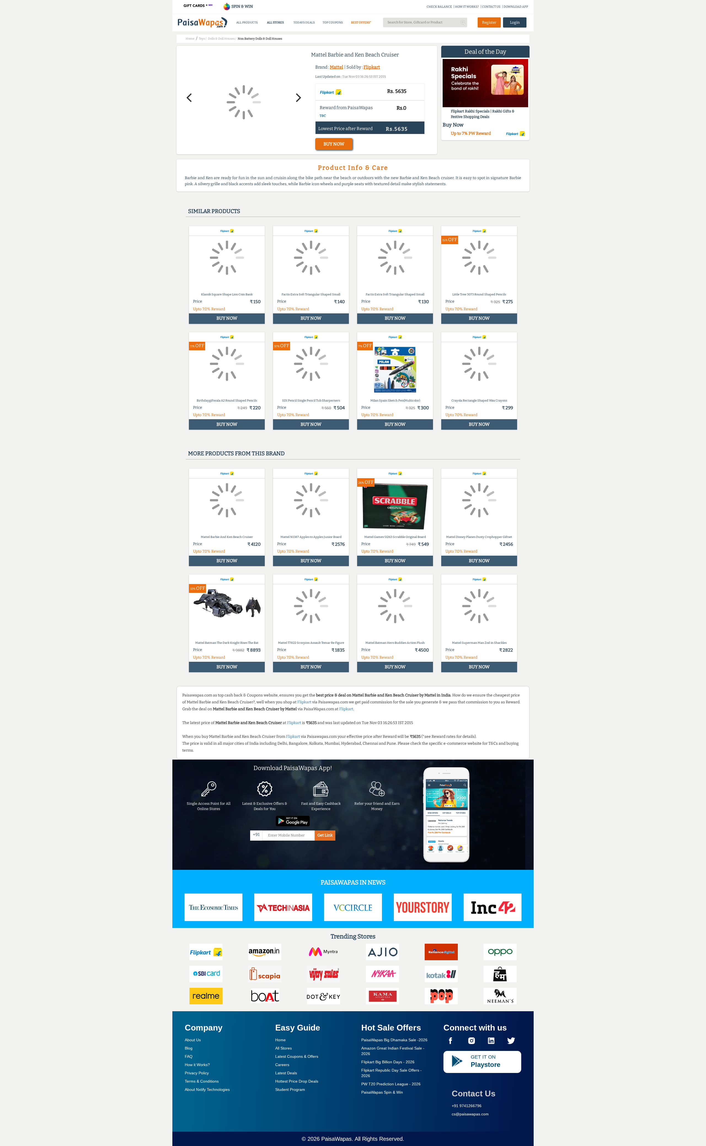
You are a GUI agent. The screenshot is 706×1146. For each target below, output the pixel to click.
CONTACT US (491, 7)
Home (280, 1040)
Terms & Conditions (202, 1081)
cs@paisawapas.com (470, 1114)
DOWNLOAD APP (516, 7)
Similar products (214, 211)
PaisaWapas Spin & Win (382, 1092)
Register (489, 22)
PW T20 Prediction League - (391, 1084)
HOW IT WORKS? (467, 7)
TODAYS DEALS (304, 22)
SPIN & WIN (242, 6)
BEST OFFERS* (361, 22)
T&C (323, 116)
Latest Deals (286, 1073)
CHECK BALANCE (439, 7)
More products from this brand (236, 453)
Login (515, 22)
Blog (188, 1048)
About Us (193, 1040)
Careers (282, 1064)
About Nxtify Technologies (207, 1089)
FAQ (188, 1056)
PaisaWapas (336, 1139)
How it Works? (197, 1064)
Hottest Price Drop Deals (296, 1081)
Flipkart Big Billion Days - (387, 1062)
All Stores (283, 1048)
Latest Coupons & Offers (296, 1056)
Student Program (290, 1089)
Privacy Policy (197, 1073)
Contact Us (474, 1093)
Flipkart (371, 67)
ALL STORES (275, 22)
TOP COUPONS (333, 22)
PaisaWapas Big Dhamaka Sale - (394, 1040)
